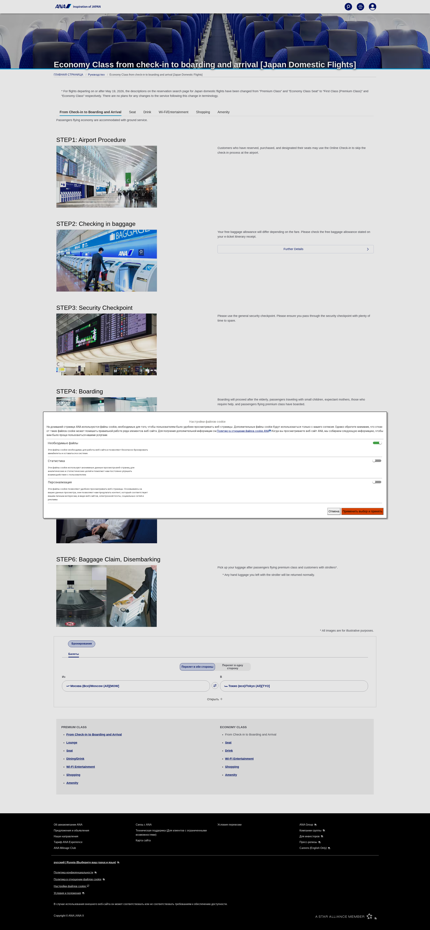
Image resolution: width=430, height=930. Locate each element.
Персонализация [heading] (60, 482)
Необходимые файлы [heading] (63, 443)
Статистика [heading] (56, 461)
